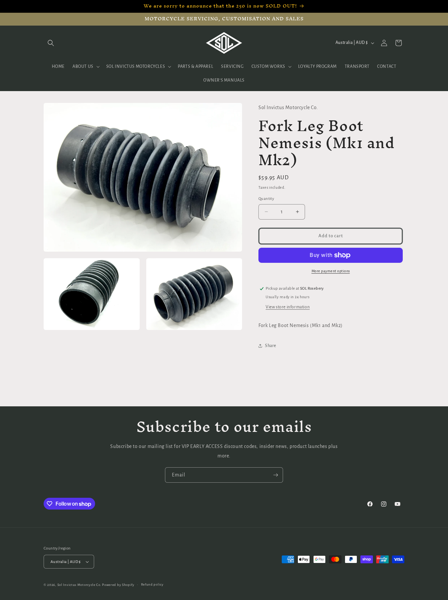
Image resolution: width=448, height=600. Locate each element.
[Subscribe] (275, 475)
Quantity (266, 199)
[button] (51, 43)
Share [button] (270, 345)
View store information (288, 307)
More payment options (331, 271)
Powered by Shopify (118, 585)
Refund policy (152, 584)
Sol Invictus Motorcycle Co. (79, 585)
